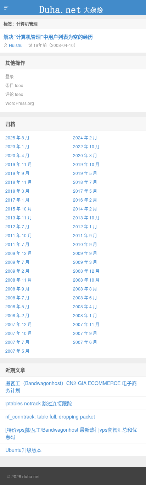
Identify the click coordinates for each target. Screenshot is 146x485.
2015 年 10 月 (18, 209)
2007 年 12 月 (18, 324)
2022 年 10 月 (86, 146)
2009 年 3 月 (85, 262)
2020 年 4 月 (17, 155)
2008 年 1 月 (85, 315)
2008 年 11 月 (18, 280)
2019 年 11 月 (18, 164)
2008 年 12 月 (86, 271)
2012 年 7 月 (17, 226)
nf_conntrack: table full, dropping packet (50, 416)
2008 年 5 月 (17, 306)
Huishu (16, 45)
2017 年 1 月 (17, 200)
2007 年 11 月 (86, 324)
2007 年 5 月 (17, 351)
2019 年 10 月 (86, 164)
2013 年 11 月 (18, 217)
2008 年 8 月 (85, 289)
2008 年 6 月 (85, 297)
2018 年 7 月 (85, 182)
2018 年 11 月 (18, 182)
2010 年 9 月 (85, 244)
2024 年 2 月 (85, 137)
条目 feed (14, 85)
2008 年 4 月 (85, 306)
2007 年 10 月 (18, 333)
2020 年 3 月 (85, 155)
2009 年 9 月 (85, 253)
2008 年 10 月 (86, 280)
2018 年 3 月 (17, 191)
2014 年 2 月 (85, 209)
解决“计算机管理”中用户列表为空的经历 (48, 36)
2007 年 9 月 (85, 333)
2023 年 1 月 (17, 146)
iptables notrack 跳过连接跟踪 (38, 403)
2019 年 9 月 (17, 173)
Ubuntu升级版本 (23, 449)
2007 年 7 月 (17, 342)
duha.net (73, 7)
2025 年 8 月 (17, 137)
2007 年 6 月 (85, 342)
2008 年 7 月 (17, 297)
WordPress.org (19, 103)
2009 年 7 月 (17, 262)
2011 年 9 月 (85, 235)
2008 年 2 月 (17, 315)
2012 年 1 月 (85, 226)
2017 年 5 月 (85, 191)
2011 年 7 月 (17, 244)
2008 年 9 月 (17, 289)
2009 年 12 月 (18, 253)
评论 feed (14, 94)
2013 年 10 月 (86, 217)
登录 (9, 76)
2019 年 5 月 (85, 173)
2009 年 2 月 (17, 271)
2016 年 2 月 (85, 200)
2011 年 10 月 (18, 235)
